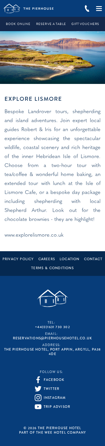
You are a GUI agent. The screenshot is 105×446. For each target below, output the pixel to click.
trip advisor (57, 406)
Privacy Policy (18, 259)
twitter (51, 388)
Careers (46, 259)
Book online (18, 24)
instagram (55, 397)
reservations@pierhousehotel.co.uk (52, 338)
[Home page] (28, 8)
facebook (54, 379)
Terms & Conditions (52, 268)
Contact (93, 259)
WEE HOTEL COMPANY (65, 432)
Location (70, 259)
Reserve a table (51, 24)
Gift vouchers (85, 24)
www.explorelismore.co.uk (34, 235)
